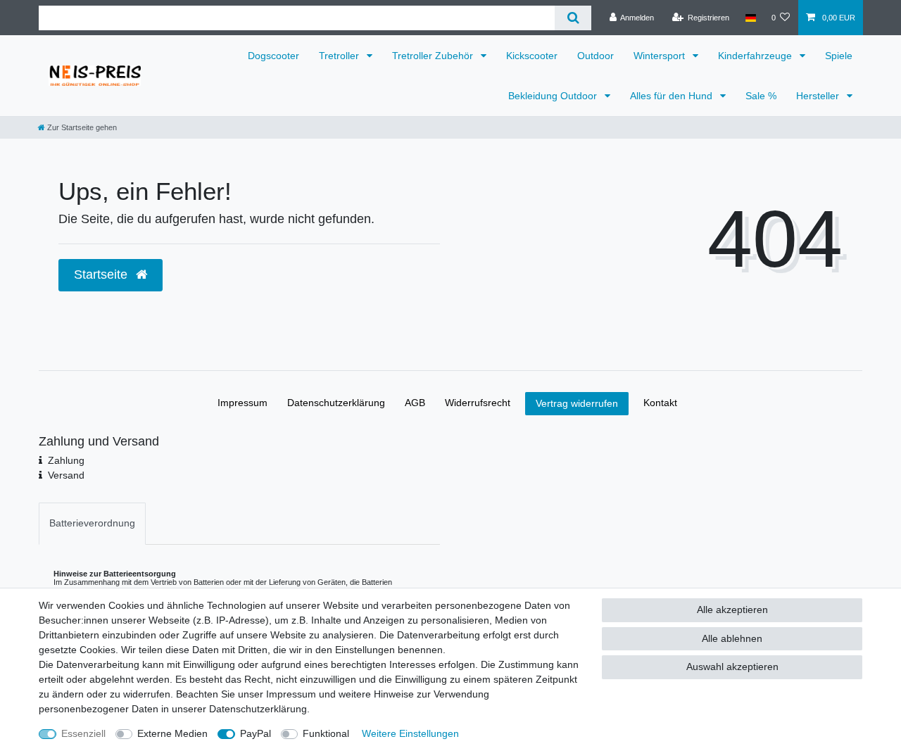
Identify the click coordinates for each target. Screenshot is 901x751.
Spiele (838, 55)
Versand (66, 475)
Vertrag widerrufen (577, 403)
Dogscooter (273, 55)
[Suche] (573, 18)
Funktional (326, 733)
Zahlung (66, 460)
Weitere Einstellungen (410, 733)
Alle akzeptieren (732, 609)
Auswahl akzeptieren (732, 666)
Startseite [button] (102, 274)
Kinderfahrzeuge (756, 55)
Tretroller (340, 55)
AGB (415, 402)
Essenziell (83, 733)
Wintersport (661, 55)
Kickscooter (531, 55)
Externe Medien (172, 733)
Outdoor (595, 55)
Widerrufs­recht (477, 402)
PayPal (255, 733)
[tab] (92, 523)
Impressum (242, 402)
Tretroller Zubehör (434, 55)
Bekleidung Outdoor (554, 95)
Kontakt (660, 402)
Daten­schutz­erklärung (336, 402)
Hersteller (819, 95)
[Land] (750, 17)
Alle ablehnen (732, 638)
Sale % (760, 95)
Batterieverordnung (92, 523)
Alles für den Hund (672, 95)
